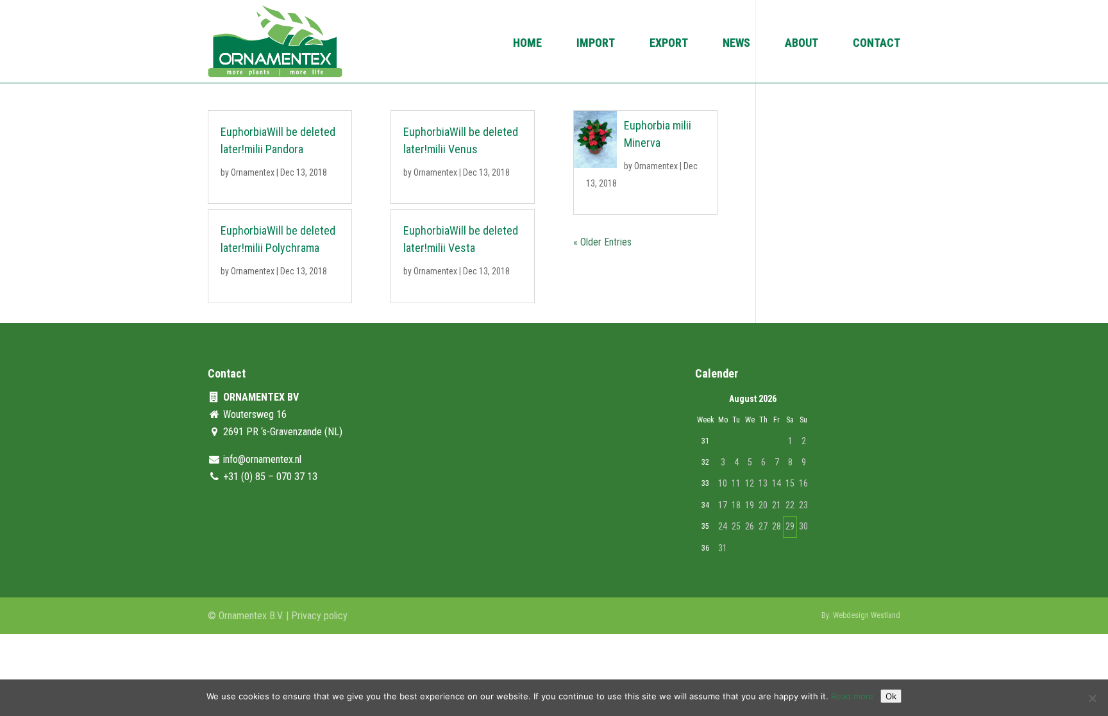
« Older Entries (602, 242)
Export (669, 43)
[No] (1092, 698)
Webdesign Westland (866, 615)
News (736, 43)
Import (595, 43)
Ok (891, 696)
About (801, 43)
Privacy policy (319, 616)
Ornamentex (252, 172)
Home (527, 43)
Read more (852, 696)
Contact (876, 43)
